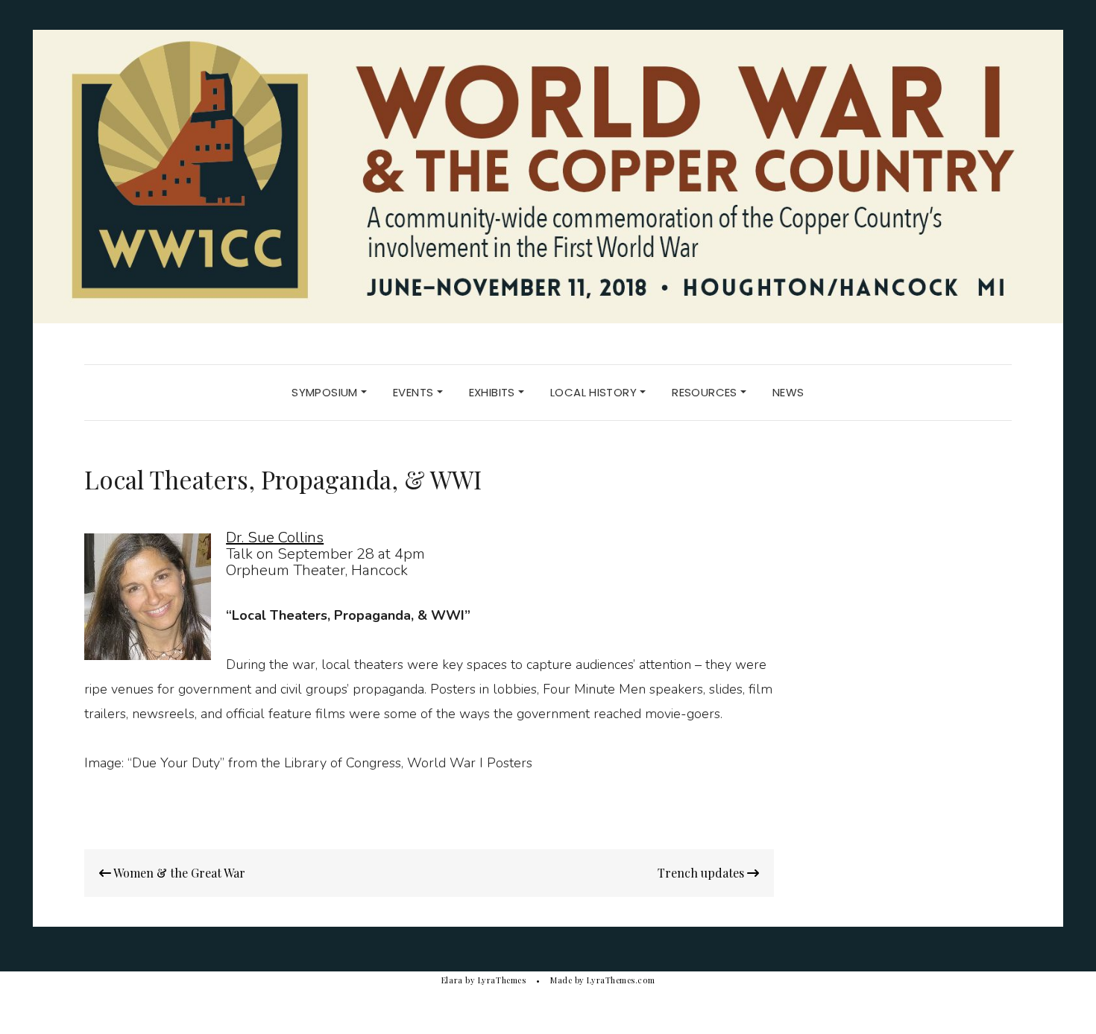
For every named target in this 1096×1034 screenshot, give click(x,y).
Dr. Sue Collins (275, 537)
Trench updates (702, 873)
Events (415, 392)
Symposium (326, 392)
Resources (706, 392)
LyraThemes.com (621, 980)
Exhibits (493, 392)
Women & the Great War (178, 873)
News (788, 392)
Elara (452, 980)
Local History (595, 392)
